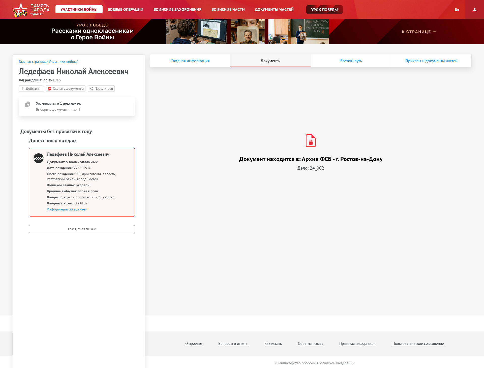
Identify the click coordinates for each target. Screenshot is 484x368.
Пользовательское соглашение (418, 343)
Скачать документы (68, 88)
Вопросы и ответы (233, 343)
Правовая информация (357, 343)
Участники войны (62, 61)
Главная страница (33, 61)
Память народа (31, 10)
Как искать (273, 343)
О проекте (193, 343)
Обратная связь (310, 343)
